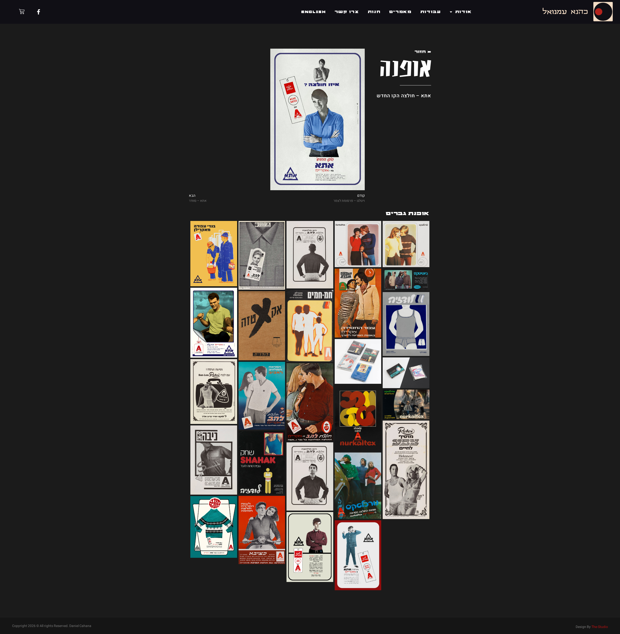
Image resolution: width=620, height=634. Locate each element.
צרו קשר (347, 12)
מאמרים (400, 12)
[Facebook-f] (38, 12)
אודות (463, 12)
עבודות (430, 12)
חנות (374, 12)
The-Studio (599, 626)
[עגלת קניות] (21, 11)
